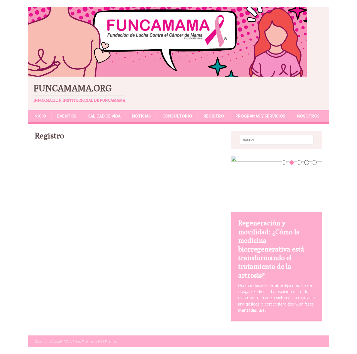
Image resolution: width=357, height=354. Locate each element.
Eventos (66, 116)
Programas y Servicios (260, 116)
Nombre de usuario (87, 153)
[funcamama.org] (167, 73)
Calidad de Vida (104, 116)
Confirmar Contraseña (89, 274)
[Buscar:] (277, 140)
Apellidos (77, 202)
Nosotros (308, 116)
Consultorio (177, 116)
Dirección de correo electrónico (100, 226)
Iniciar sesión (162, 306)
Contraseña (79, 250)
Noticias (141, 116)
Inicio (39, 116)
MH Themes (107, 341)
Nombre (75, 177)
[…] (265, 310)
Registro (213, 116)
